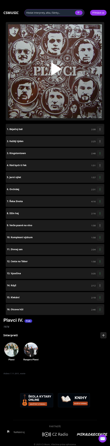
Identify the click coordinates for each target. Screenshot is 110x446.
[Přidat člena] (103, 335)
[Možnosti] (100, 129)
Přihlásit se (98, 12)
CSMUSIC (11, 12)
